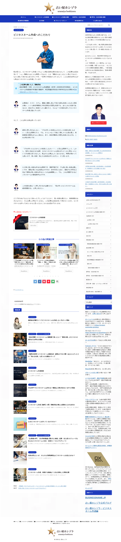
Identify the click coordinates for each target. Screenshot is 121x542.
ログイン (30, 304)
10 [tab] (58, 276)
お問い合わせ (98, 20)
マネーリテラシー (91, 399)
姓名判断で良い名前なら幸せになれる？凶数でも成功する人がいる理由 (98, 175)
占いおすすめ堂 (90, 340)
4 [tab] (42, 276)
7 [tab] (50, 276)
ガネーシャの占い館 (91, 372)
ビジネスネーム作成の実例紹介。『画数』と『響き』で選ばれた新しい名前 (24, 262)
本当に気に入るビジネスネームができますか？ (32, 488)
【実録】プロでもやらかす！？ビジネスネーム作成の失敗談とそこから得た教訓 (42, 486)
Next (77, 260)
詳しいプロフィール (98, 123)
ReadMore (24, 271)
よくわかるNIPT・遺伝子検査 (94, 378)
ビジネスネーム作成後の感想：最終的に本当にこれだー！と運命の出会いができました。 (68, 262)
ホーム (24, 17)
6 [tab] (48, 276)
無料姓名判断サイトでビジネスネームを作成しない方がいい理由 (48, 320)
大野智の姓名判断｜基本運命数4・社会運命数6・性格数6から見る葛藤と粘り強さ (98, 167)
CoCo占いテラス (90, 346)
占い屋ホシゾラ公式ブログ (98, 503)
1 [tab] (34, 276)
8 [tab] (53, 276)
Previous (15, 260)
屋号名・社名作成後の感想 (98, 17)
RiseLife (88, 369)
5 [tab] (45, 276)
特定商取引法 (79, 20)
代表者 (42, 20)
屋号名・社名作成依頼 (80, 17)
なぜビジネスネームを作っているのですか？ (42, 421)
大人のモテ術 (89, 436)
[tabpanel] (24, 258)
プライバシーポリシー (61, 20)
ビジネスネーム (19, 289)
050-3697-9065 (91, 139)
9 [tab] (56, 276)
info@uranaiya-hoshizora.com (97, 136)
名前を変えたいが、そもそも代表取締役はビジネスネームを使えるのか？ (51, 455)
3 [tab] (40, 276)
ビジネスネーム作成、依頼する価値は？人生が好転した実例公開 (48, 472)
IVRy (109, 479)
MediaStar (88, 361)
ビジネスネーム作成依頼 (42, 17)
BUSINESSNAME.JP (95, 497)
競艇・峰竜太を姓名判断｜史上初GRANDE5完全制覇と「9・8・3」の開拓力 (98, 152)
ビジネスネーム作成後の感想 (61, 17)
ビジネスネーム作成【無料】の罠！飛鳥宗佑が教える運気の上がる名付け (51, 405)
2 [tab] (37, 276)
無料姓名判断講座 (24, 20)
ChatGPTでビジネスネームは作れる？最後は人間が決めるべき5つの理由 (51, 388)
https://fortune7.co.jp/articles (95, 332)
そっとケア (88, 488)
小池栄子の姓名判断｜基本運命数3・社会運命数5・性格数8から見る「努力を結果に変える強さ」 (98, 184)
